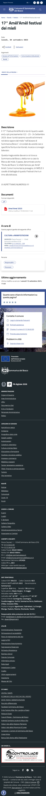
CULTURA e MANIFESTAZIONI (16, 235)
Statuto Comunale (7, 657)
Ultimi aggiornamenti (8, 674)
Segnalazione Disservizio (10, 647)
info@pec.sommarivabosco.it (13, 247)
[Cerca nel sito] (40, 9)
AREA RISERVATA (23, 792)
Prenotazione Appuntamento (11, 643)
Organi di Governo (7, 395)
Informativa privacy (8, 660)
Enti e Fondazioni (7, 408)
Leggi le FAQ (5, 640)
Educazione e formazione (10, 451)
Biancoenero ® (17, 787)
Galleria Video (6, 526)
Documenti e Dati (7, 405)
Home (3, 17)
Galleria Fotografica (8, 523)
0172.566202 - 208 (18, 243)
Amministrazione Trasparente (11, 629)
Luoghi (3, 516)
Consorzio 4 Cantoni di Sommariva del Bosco (17, 730)
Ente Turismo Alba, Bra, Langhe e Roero (15, 710)
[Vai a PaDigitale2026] (14, 384)
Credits (3, 671)
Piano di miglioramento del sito (12, 636)
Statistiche (5, 678)
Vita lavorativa (6, 475)
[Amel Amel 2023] (5, 209)
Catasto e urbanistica (8, 444)
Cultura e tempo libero (9, 448)
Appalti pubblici (6, 437)
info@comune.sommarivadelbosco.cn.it (21, 245)
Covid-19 (4, 497)
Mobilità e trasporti (8, 461)
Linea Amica (5, 734)
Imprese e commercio (8, 458)
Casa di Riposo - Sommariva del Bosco (14, 717)
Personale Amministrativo (10, 412)
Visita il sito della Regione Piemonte (14, 724)
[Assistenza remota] (38, 782)
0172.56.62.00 (9, 545)
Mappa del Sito (6, 681)
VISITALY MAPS (6, 693)
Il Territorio (5, 519)
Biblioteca (4, 490)
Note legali (5, 664)
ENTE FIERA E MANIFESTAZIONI (13, 700)
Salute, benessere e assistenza (12, 465)
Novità (9, 17)
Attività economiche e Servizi (11, 530)
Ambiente (4, 431)
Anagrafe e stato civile (9, 434)
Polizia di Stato (6, 713)
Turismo (4, 472)
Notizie (15, 17)
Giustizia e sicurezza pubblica (11, 455)
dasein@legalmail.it (12, 619)
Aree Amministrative (8, 398)
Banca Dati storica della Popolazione (14, 737)
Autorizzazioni (6, 441)
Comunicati (5, 494)
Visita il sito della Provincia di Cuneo (14, 727)
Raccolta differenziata (9, 703)
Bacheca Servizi (6, 653)
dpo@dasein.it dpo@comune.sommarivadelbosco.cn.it (25, 616)
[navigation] (4, 9)
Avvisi (3, 501)
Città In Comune (30, 782)
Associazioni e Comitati (9, 533)
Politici (3, 415)
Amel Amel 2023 (15, 208)
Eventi (3, 513)
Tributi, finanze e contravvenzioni (12, 468)
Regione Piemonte (8, 3)
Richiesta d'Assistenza (9, 650)
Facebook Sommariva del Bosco (12, 706)
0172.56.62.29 (9, 547)
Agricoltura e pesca (8, 427)
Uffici (3, 402)
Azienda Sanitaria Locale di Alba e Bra (14, 720)
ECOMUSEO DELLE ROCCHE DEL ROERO (16, 696)
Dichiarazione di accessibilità (11, 633)
